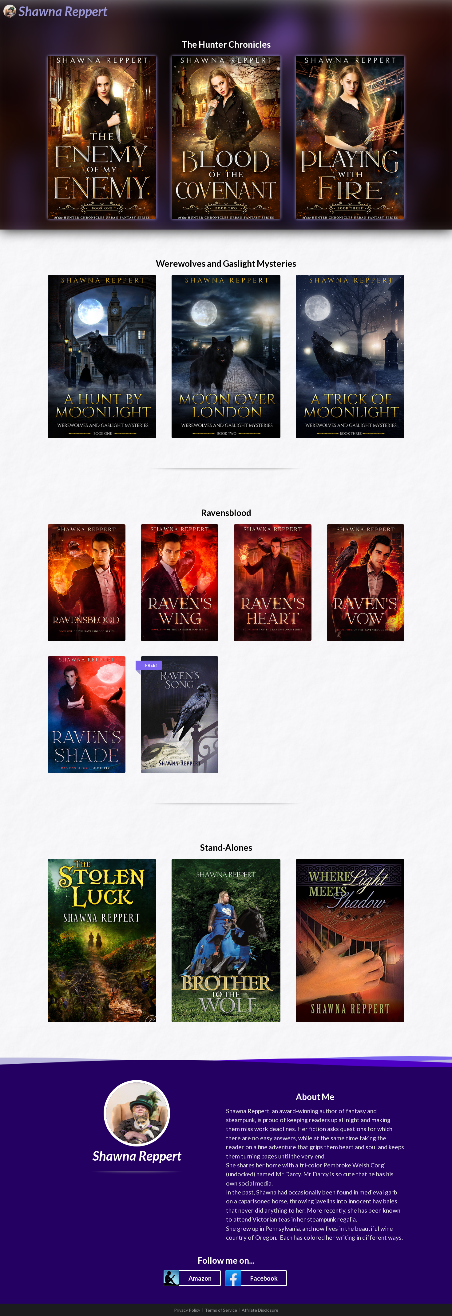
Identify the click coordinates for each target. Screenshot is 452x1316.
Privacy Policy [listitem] (187, 1310)
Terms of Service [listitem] (221, 1310)
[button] (192, 1278)
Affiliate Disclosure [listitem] (260, 1310)
